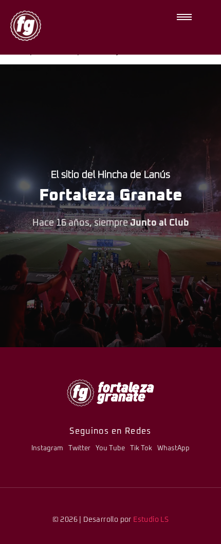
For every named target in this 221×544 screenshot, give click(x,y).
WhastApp (173, 448)
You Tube (110, 448)
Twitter (79, 448)
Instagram (47, 448)
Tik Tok (141, 448)
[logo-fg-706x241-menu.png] (110, 393)
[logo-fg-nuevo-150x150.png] (25, 25)
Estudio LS (151, 519)
